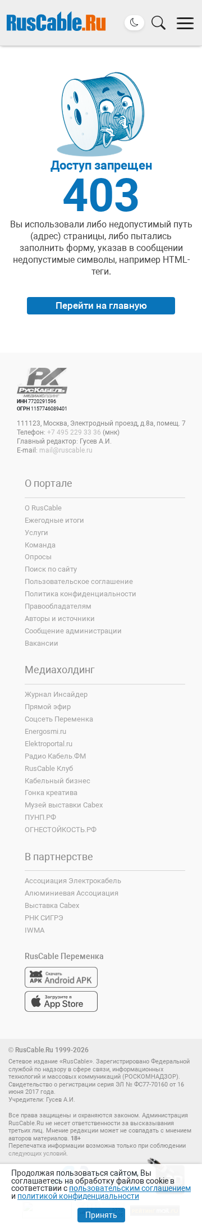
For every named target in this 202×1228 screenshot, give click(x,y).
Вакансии (41, 643)
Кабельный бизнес (57, 781)
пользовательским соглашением (130, 1188)
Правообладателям (58, 606)
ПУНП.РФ (40, 817)
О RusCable (43, 508)
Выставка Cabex (52, 905)
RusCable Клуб (49, 768)
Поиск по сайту (51, 569)
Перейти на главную (101, 305)
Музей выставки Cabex (64, 805)
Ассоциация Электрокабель (73, 881)
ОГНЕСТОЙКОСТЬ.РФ (61, 829)
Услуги (36, 532)
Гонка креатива (51, 792)
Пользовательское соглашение (79, 581)
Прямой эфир (48, 706)
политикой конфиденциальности (78, 1196)
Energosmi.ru (45, 731)
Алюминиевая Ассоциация (71, 893)
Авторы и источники (60, 618)
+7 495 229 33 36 (74, 432)
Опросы (38, 557)
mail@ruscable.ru (66, 450)
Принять (101, 1215)
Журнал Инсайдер (56, 694)
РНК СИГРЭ (44, 918)
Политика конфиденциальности (80, 594)
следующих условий (37, 1153)
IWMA (34, 930)
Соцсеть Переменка (59, 719)
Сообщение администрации (73, 631)
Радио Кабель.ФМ (55, 756)
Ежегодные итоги (54, 520)
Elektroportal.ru (48, 743)
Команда (40, 545)
